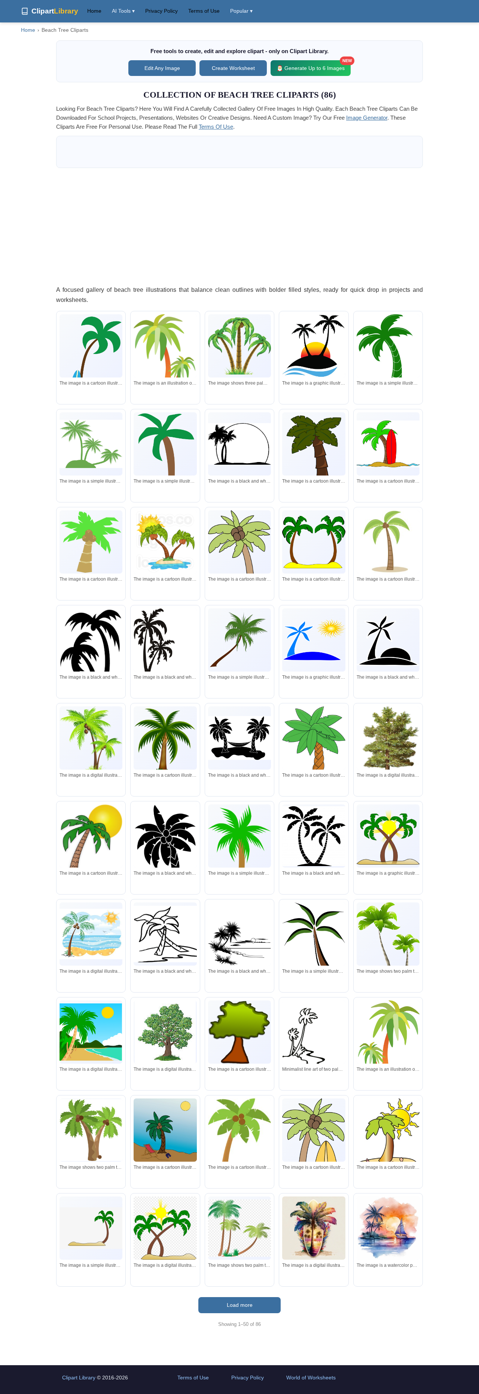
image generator (366, 117)
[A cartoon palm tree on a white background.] (313, 753)
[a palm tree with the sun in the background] (91, 845)
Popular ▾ (241, 11)
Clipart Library (78, 1378)
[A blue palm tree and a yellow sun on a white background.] (313, 640)
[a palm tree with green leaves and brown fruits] (239, 1134)
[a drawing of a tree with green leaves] (388, 740)
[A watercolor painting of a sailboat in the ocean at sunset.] (388, 1227)
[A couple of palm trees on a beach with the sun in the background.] (388, 836)
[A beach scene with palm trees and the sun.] (91, 1032)
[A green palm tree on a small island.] (91, 444)
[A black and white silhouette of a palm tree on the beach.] (239, 933)
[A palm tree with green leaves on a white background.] (239, 640)
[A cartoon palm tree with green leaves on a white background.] (313, 453)
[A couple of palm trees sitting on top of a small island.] (165, 361)
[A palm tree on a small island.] (239, 861)
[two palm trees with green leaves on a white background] (388, 940)
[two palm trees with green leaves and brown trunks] (91, 1130)
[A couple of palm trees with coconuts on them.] (91, 741)
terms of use (216, 126)
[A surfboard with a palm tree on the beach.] (313, 1227)
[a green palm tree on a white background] (388, 353)
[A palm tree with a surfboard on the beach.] (91, 365)
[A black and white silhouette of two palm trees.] (165, 646)
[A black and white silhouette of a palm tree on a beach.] (388, 640)
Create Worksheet (233, 68)
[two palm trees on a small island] (313, 542)
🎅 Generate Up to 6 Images (314, 65)
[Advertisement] (239, 226)
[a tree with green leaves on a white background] (165, 1032)
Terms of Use (204, 11)
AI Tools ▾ (123, 11)
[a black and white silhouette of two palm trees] (239, 444)
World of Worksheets (311, 1378)
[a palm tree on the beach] (388, 541)
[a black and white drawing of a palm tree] (165, 934)
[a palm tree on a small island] (91, 1228)
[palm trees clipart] (239, 1228)
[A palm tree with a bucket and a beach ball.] (239, 566)
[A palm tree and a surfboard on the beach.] (313, 1154)
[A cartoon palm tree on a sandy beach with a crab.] (388, 1135)
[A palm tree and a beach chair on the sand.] (165, 1129)
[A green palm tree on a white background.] (165, 456)
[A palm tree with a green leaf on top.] (91, 542)
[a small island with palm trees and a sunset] (313, 345)
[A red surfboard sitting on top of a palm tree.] (388, 444)
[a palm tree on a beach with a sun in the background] (165, 1228)
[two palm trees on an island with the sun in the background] (165, 542)
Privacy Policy (161, 11)
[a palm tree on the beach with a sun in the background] (91, 934)
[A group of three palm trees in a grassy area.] (239, 346)
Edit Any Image (162, 68)
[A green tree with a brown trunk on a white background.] (239, 1032)
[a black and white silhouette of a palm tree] (91, 659)
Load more (240, 1305)
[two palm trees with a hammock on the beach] (239, 738)
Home (94, 11)
